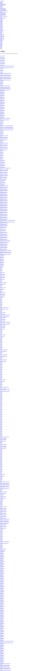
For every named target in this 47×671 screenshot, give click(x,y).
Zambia (1, 23)
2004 (1, 47)
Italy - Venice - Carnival (3, 10)
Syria (1, 43)
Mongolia (1, 20)
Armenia (1, 26)
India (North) (2, 39)
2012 (1, 31)
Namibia (1, 6)
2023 (1, 15)
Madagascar (2, 30)
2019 (1, 17)
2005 (1, 45)
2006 (1, 42)
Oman (1, 19)
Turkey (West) (2, 36)
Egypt (1, 46)
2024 (1, 11)
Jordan (1, 44)
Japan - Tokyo (2, 35)
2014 (1, 28)
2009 (1, 37)
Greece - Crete (2, 13)
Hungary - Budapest (3, 12)
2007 (1, 40)
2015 (1, 25)
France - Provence (3, 14)
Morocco (1, 21)
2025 (1, 7)
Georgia (1, 27)
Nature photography (3, 4)
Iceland (1, 32)
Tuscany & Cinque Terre (4, 16)
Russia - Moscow (2, 18)
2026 (1, 5)
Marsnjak (1, 2)
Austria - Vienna (2, 8)
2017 (1, 22)
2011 (1, 33)
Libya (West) (2, 38)
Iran (1, 48)
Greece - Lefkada (2, 9)
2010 (1, 34)
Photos (1, 3)
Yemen (1, 41)
